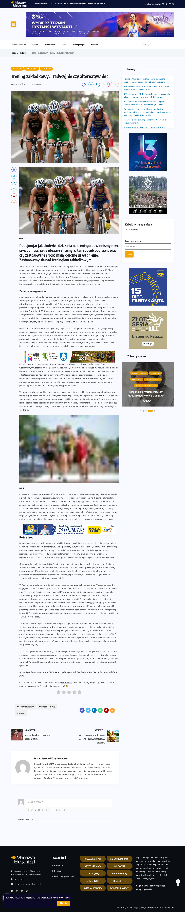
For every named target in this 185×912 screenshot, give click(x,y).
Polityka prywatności (64, 855)
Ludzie (93, 852)
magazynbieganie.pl (142, 886)
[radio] (58, 672)
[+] (63, 789)
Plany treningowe (18, 23)
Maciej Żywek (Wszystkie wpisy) (51, 737)
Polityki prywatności (60, 897)
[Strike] (39, 788)
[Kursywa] (32, 788)
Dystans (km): (131, 139)
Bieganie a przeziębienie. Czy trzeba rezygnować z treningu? (146, 269)
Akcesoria (93, 838)
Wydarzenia (50, 23)
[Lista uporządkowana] (42, 788)
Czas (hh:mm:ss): (133, 151)
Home (13, 31)
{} (60, 789)
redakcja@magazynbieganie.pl (27, 863)
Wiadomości (93, 867)
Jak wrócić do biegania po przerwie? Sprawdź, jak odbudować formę (145, 100)
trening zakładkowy (47, 685)
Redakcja (58, 844)
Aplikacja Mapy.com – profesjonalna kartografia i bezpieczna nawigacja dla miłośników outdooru (145, 59)
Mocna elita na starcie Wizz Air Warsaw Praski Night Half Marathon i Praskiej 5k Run (147, 67)
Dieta (64, 23)
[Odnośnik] (56, 788)
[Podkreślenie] (35, 788)
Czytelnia (93, 845)
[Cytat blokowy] (49, 788)
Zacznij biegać (78, 23)
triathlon (20, 692)
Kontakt (94, 23)
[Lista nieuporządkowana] (46, 788)
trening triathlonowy (25, 685)
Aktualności (119, 838)
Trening (119, 860)
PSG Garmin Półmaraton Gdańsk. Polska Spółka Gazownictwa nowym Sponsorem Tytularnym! (68, 4)
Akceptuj (63, 903)
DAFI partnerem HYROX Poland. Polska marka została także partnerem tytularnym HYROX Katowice (147, 74)
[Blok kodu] (53, 788)
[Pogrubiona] (28, 788)
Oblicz (129, 164)
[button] (141, 286)
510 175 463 (18, 858)
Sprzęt (35, 23)
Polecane (23, 31)
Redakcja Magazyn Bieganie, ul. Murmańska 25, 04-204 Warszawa (26, 852)
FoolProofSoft (168, 886)
